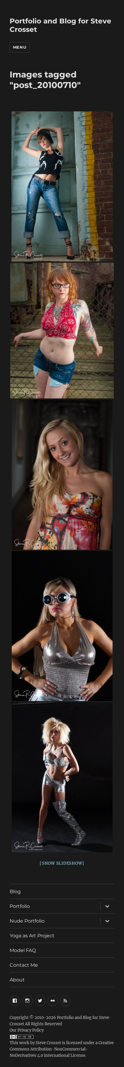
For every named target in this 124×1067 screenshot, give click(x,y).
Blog (15, 891)
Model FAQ (23, 950)
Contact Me (24, 965)
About (17, 980)
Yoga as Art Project (32, 936)
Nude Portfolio (27, 921)
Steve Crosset (48, 1042)
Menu (19, 47)
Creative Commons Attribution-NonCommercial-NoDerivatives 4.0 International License (62, 1049)
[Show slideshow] (62, 863)
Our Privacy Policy (27, 1030)
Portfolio (20, 906)
